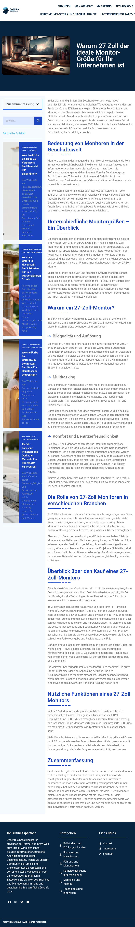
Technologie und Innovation (30, 438)
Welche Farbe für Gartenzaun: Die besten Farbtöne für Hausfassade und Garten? (30, 363)
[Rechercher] (38, 121)
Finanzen (64, 6)
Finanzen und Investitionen (29, 148)
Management (83, 6)
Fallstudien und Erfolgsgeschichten (33, 346)
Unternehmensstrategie (117, 14)
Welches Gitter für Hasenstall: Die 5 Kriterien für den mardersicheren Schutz (31, 268)
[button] (37, 104)
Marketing (104, 6)
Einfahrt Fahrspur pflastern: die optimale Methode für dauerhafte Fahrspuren (30, 455)
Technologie (124, 6)
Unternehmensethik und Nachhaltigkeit (68, 14)
